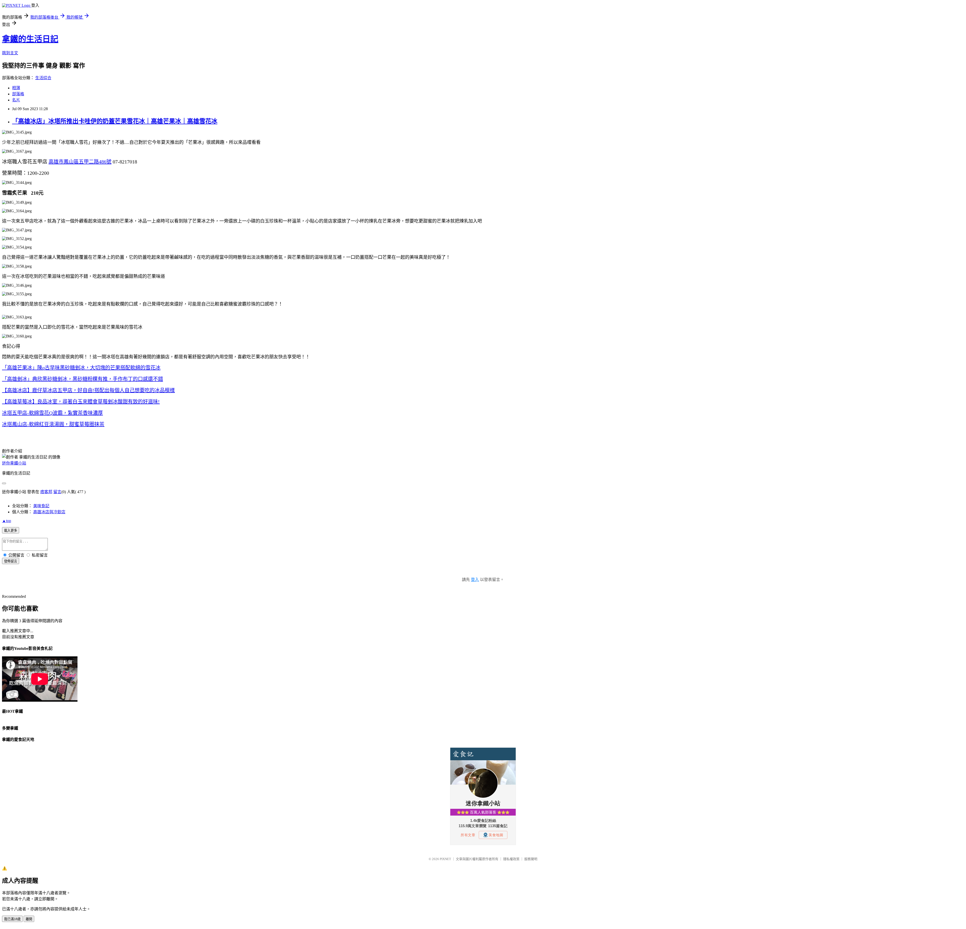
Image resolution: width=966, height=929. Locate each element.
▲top (6, 521)
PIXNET (445, 859)
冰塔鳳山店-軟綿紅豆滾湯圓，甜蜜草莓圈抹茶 (53, 424)
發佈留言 (10, 561)
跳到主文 (10, 53)
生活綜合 (43, 78)
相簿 (16, 88)
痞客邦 (46, 492)
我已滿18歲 (12, 919)
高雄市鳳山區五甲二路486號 (80, 161)
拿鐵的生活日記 (30, 39)
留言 (57, 492)
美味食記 (41, 506)
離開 (29, 919)
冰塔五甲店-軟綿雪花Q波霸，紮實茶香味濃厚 (52, 413)
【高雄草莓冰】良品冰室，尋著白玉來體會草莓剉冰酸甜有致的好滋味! (81, 401)
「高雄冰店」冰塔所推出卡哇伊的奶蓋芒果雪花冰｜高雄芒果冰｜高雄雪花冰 (114, 121)
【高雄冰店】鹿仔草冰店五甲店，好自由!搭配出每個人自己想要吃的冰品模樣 (88, 390)
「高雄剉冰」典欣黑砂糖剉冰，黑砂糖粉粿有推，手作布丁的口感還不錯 (82, 379)
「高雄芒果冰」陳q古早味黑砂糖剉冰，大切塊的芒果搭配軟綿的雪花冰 (81, 367)
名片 (16, 100)
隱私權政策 (511, 859)
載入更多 (10, 530)
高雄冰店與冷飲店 (49, 512)
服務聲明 (530, 859)
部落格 (18, 94)
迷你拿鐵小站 (14, 463)
